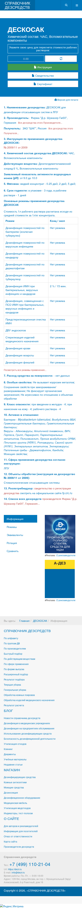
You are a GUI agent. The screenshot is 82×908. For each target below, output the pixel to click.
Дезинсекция (11, 792)
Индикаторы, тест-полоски (18, 813)
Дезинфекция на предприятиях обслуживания (29, 728)
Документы (10, 754)
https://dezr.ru (15, 869)
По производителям (15, 648)
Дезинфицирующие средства (20, 777)
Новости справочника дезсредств (22, 718)
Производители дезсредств (19, 846)
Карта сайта (10, 841)
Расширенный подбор (16, 674)
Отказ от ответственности (18, 836)
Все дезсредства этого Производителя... (39, 122)
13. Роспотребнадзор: (18, 488)
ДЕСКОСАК (40, 621)
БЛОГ (8, 710)
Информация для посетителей (21, 831)
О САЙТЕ (11, 818)
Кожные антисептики (15, 782)
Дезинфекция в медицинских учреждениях (27, 723)
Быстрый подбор (13, 653)
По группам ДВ (12, 643)
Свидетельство (44, 75)
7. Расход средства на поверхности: (28, 375)
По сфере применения (16, 664)
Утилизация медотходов (17, 808)
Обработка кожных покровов (19, 694)
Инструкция (44, 67)
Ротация (12, 543)
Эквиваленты (15, 535)
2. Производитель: (17, 118)
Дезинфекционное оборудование (22, 797)
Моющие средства (14, 787)
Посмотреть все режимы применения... (25, 369)
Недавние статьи (13, 764)
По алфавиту (11, 638)
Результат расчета (14, 705)
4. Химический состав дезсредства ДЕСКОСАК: (36, 153)
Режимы (12, 527)
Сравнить (12, 551)
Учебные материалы (15, 759)
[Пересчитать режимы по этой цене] (61, 58)
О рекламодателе (66, 555)
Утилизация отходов (15, 743)
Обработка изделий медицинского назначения (29, 700)
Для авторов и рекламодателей (21, 826)
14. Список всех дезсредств (23, 499)
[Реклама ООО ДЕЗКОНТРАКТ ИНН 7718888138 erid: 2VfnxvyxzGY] (60, 578)
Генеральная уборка (15, 689)
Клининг (8, 749)
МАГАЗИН (12, 769)
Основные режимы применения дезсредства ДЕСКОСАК (34, 203)
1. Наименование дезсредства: (25, 107)
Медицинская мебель (15, 802)
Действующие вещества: (21, 163)
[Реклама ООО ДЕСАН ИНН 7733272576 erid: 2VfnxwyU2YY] (60, 534)
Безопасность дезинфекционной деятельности (29, 738)
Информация (15, 519)
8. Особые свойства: (18, 382)
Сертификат (44, 84)
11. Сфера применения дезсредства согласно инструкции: (34, 461)
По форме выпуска (14, 669)
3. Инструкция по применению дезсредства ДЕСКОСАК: (33, 140)
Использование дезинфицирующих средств (27, 733)
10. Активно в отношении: (21, 415)
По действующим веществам (19, 658)
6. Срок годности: (16, 190)
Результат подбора (14, 679)
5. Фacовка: (11, 184)
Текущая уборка (12, 684)
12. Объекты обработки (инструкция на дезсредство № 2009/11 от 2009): (39, 476)
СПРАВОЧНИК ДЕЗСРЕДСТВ (27, 630)
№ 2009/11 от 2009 (15, 147)
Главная (24, 621)
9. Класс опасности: (17, 404)
